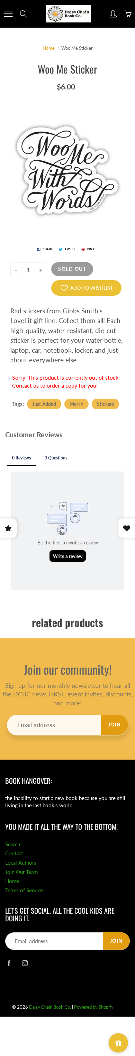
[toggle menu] (8, 14)
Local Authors (20, 863)
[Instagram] (25, 963)
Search (12, 844)
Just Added (44, 404)
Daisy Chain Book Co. (50, 1007)
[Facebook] (9, 963)
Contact (14, 853)
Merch (76, 404)
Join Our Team (21, 872)
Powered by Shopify (94, 1007)
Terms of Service (24, 890)
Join (114, 724)
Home (49, 48)
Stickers (105, 404)
